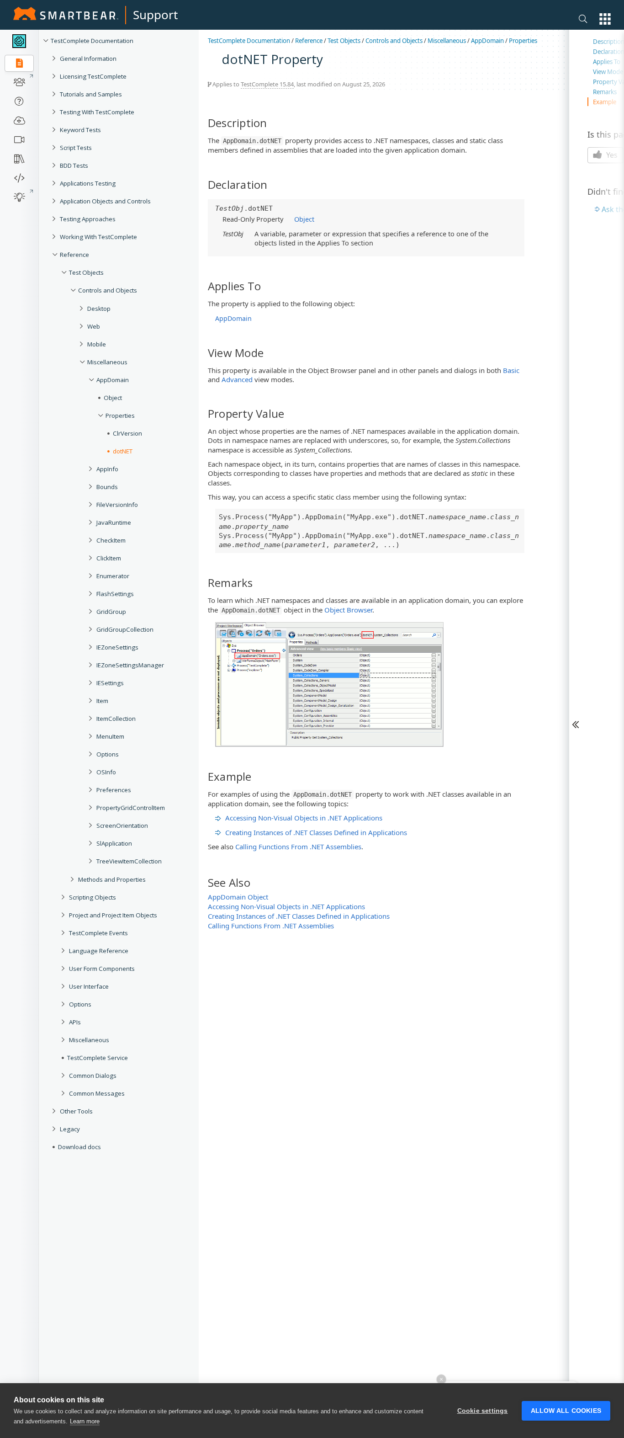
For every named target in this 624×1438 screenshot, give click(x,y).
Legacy (70, 1129)
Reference (74, 254)
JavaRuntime (113, 522)
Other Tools (76, 1111)
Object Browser (348, 609)
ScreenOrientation (122, 825)
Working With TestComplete (98, 237)
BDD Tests (74, 165)
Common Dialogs (92, 1075)
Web (93, 326)
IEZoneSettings (117, 647)
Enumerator (112, 576)
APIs (75, 1022)
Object (113, 398)
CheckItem (111, 540)
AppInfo (107, 469)
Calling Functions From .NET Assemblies (298, 846)
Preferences (113, 790)
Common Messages (97, 1093)
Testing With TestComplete (97, 112)
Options (107, 754)
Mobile (96, 344)
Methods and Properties (112, 879)
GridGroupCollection (124, 629)
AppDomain (112, 380)
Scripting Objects (92, 897)
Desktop (99, 308)
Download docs (79, 1147)
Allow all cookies (566, 1410)
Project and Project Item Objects (113, 915)
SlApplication (114, 843)
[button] (605, 19)
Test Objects (86, 272)
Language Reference (98, 951)
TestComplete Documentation (92, 41)
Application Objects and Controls (105, 201)
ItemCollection (116, 718)
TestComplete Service (97, 1058)
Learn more (85, 1421)
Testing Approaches (88, 219)
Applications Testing (88, 183)
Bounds (107, 487)
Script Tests (76, 148)
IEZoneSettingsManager (130, 665)
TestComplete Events (98, 933)
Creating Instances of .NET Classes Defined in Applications (316, 832)
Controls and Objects (107, 290)
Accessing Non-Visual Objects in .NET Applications (303, 817)
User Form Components (102, 968)
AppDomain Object (238, 896)
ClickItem (108, 558)
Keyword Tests (80, 130)
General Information (88, 58)
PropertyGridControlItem (130, 808)
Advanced (237, 379)
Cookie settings (482, 1410)
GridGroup (111, 611)
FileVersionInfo (117, 505)
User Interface (89, 986)
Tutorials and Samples (91, 94)
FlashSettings (115, 594)
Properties (120, 415)
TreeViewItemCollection (129, 861)
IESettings (110, 683)
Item (102, 701)
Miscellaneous (107, 362)
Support (155, 14)
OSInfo (106, 772)
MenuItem (110, 736)
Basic (511, 370)
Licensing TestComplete (93, 76)
